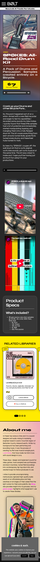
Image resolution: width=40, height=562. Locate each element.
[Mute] (28, 92)
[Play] (4, 92)
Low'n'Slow (7, 453)
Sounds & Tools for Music (20, 9)
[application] (16, 92)
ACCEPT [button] (24, 555)
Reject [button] (32, 555)
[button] (4, 3)
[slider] (21, 170)
